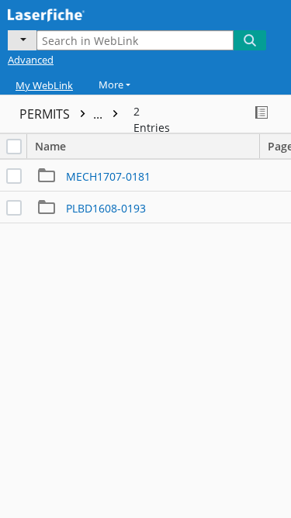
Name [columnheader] (50, 146)
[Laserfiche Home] (66, 13)
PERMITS (62, 114)
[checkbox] (14, 146)
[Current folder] (22, 40)
